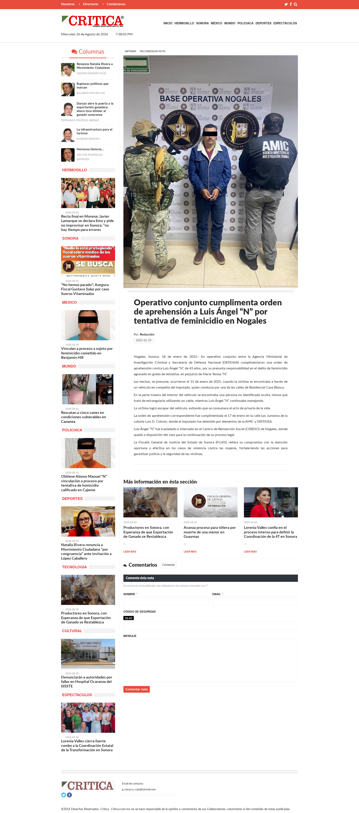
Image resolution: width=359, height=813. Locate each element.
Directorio (90, 4)
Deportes (263, 23)
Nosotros (68, 4)
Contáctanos (116, 4)
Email (217, 594)
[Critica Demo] (93, 25)
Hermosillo (184, 23)
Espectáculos (285, 23)
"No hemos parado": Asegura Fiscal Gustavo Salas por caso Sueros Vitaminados (85, 289)
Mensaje (129, 636)
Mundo (229, 23)
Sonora (202, 23)
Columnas (90, 52)
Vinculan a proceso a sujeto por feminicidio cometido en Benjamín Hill (87, 353)
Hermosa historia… (90, 149)
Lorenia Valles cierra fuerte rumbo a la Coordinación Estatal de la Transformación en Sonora (87, 745)
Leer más (129, 551)
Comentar (168, 565)
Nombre (130, 594)
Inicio (168, 23)
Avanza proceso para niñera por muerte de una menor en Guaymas (210, 532)
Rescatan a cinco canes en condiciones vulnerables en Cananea (83, 417)
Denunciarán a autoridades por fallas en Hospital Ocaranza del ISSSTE (86, 682)
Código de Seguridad (139, 611)
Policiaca (245, 23)
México (216, 23)
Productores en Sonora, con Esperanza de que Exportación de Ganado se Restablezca (148, 532)
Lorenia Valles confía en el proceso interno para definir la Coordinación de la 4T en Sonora (270, 532)
